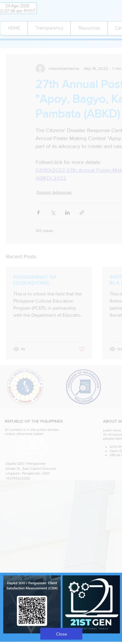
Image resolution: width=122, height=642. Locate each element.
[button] (61, 634)
